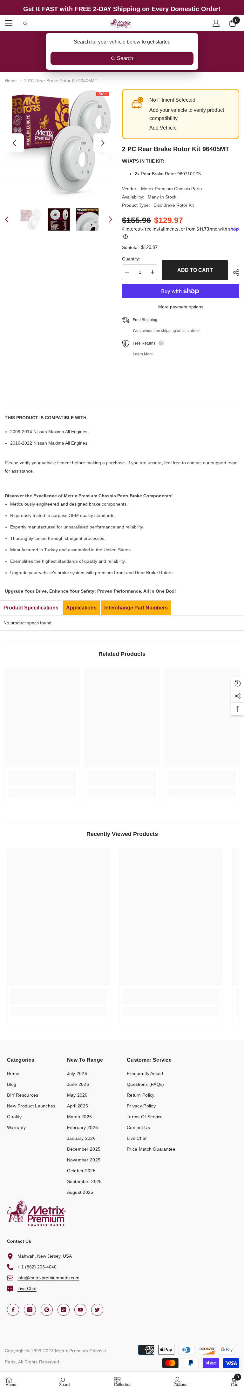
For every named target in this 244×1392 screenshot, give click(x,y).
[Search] (25, 23)
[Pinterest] (47, 1310)
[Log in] (216, 23)
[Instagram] (30, 1310)
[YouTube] (80, 1310)
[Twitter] (97, 1310)
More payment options (180, 306)
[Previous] (14, 142)
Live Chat (27, 1288)
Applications (81, 607)
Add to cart (195, 270)
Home (11, 80)
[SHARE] (233, 272)
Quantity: (131, 258)
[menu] (8, 23)
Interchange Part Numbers (136, 607)
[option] (58, 143)
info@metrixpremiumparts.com (48, 1277)
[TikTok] (64, 1310)
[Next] (102, 142)
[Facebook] (13, 1310)
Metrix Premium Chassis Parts (171, 188)
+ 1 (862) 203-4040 (37, 1266)
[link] (42, 782)
